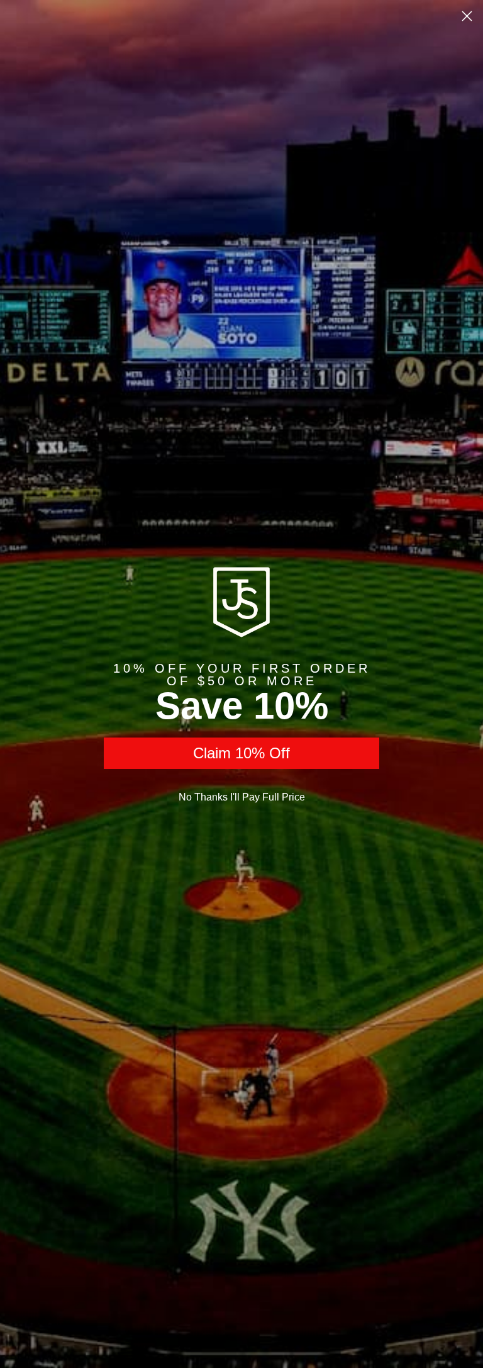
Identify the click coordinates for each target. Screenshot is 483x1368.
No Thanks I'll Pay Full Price (242, 797)
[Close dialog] (467, 16)
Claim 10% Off (241, 752)
